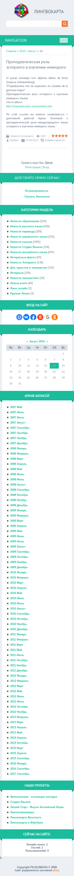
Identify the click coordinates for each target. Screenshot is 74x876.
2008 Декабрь (19, 505)
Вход (46, 167)
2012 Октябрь (19, 706)
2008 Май (16, 469)
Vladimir (14, 140)
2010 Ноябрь (18, 624)
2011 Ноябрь (18, 665)
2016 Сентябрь (20, 768)
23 (10, 377)
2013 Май (16, 732)
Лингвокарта (49, 11)
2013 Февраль (19, 717)
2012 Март (16, 686)
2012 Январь (18, 675)
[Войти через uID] (19, 317)
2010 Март (16, 582)
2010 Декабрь (19, 629)
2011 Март (16, 644)
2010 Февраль (19, 577)
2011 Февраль (19, 639)
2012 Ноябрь (18, 711)
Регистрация (32, 167)
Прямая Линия (20, 293)
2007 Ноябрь (18, 438)
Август (32, 51)
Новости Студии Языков (26, 247)
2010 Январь (18, 572)
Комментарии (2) (55, 140)
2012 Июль (17, 701)
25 (28, 377)
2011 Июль (17, 655)
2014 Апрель (18, 737)
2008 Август (17, 484)
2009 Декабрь (19, 567)
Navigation (16, 40)
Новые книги (18, 283)
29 (63, 377)
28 (54, 377)
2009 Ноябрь (18, 562)
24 (19, 377)
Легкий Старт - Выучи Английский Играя (37, 807)
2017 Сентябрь (20, 773)
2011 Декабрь (19, 670)
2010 (22, 51)
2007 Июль (17, 417)
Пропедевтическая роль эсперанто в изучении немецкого (36, 64)
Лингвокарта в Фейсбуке (26, 822)
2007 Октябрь (19, 432)
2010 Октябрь (19, 618)
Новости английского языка (28, 252)
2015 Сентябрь (20, 758)
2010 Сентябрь (20, 613)
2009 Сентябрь (20, 551)
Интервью (17, 272)
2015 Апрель (18, 753)
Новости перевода (22, 231)
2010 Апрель (18, 587)
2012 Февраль (19, 680)
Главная (11, 51)
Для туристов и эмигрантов (28, 267)
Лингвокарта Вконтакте (25, 817)
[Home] (21, 12)
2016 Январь (18, 763)
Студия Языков (20, 801)
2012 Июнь (17, 696)
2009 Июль (17, 541)
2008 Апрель (18, 463)
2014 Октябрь (19, 742)
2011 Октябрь (19, 660)
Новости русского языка (26, 226)
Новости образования (24, 221)
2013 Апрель (18, 727)
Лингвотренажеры (22, 812)
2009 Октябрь (19, 556)
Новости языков (21, 241)
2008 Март (16, 458)
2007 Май (16, 407)
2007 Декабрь (19, 443)
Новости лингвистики (24, 278)
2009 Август (17, 546)
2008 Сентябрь (20, 489)
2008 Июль (17, 479)
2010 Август (17, 608)
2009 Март (16, 520)
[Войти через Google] (47, 317)
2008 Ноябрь (18, 500)
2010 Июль (17, 603)
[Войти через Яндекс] (40, 317)
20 (45, 371)
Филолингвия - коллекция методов (33, 796)
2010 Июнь (17, 598)
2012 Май (16, 691)
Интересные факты (23, 257)
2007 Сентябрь (20, 427)
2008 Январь (18, 448)
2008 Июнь (17, 474)
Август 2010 (37, 341)
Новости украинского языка (28, 236)
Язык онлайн (19, 288)
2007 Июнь (17, 412)
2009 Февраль (19, 515)
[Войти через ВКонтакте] (26, 317)
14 (54, 365)
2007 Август (17, 422)
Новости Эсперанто (22, 136)
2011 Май (16, 649)
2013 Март (16, 722)
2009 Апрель (18, 525)
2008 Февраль (19, 453)
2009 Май (16, 531)
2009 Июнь (17, 536)
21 (54, 371)
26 (37, 377)
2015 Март (16, 748)
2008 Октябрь (19, 494)
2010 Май (16, 593)
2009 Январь (18, 510)
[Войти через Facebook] (33, 317)
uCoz (56, 870)
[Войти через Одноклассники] (55, 317)
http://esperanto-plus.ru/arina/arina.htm (29, 106)
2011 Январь (18, 634)
